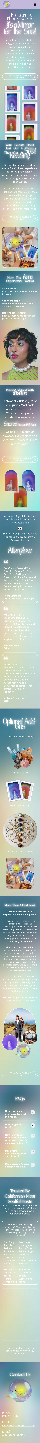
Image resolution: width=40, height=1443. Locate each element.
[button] (35, 4)
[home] (6, 4)
